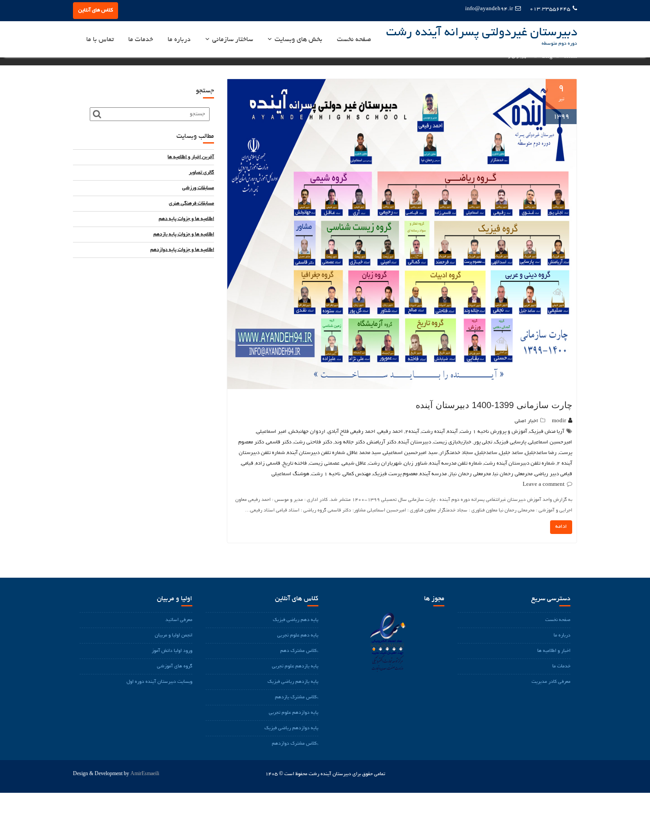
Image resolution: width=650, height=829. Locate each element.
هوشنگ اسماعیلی (290, 474)
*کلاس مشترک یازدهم (296, 697)
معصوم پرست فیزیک (395, 474)
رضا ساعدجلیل (541, 453)
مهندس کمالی (357, 474)
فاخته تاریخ (295, 463)
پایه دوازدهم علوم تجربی (293, 712)
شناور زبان (415, 463)
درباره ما (179, 39)
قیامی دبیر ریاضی (553, 474)
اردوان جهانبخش (307, 432)
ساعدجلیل (486, 453)
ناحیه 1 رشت (325, 474)
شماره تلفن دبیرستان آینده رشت (519, 463)
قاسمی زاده (268, 463)
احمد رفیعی (390, 432)
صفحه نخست (354, 39)
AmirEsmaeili (144, 774)
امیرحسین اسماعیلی (550, 442)
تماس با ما (100, 39)
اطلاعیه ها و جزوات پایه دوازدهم (182, 250)
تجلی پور (483, 442)
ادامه (561, 527)
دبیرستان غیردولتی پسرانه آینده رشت (481, 33)
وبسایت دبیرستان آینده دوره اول (159, 682)
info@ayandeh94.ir (489, 9)
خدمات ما (140, 39)
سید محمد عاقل (364, 453)
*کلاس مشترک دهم (299, 651)
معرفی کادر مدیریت (550, 682)
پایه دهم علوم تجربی (297, 635)
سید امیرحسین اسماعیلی (410, 453)
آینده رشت (433, 432)
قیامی (247, 463)
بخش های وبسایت (298, 39)
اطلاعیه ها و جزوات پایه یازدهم (183, 234)
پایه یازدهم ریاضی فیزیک (293, 682)
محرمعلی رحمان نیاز (470, 474)
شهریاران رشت (384, 463)
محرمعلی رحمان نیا (512, 474)
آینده (452, 432)
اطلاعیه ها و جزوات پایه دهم (186, 219)
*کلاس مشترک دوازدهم (295, 743)
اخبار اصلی (526, 421)
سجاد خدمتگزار (456, 453)
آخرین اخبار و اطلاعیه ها (191, 157)
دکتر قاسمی (278, 442)
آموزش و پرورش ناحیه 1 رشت (493, 432)
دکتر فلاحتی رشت (313, 442)
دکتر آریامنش (381, 442)
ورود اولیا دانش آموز (172, 651)
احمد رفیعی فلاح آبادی (351, 432)
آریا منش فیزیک (546, 432)
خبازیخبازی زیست (452, 442)
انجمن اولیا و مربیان (173, 635)
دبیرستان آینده (414, 442)
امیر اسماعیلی (271, 432)
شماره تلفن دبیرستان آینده (316, 453)
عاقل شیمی (354, 463)
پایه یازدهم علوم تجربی (295, 666)
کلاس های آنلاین (95, 10)
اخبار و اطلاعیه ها (553, 651)
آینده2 (412, 432)
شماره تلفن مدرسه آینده (455, 463)
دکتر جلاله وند (349, 442)
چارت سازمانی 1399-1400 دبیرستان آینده (494, 405)
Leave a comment (544, 485)
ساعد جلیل (511, 453)
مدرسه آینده (433, 474)
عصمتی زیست (324, 463)
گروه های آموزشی (174, 666)
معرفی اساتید (178, 620)
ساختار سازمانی (232, 39)
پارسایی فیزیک (510, 442)
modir (559, 421)
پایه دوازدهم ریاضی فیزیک (291, 728)
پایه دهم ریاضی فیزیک (295, 620)
